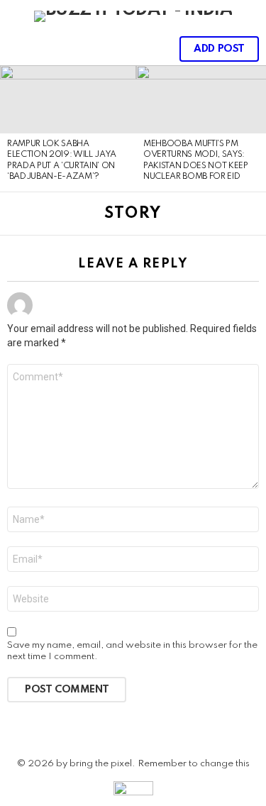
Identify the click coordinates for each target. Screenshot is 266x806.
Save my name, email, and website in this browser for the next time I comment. (132, 651)
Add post (219, 49)
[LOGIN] (149, 49)
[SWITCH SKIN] (125, 49)
